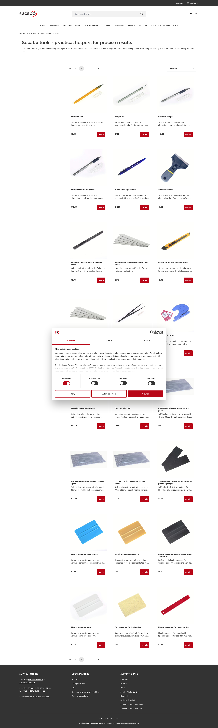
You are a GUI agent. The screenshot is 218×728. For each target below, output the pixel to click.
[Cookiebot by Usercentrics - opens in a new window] (152, 332)
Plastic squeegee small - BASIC (84, 554)
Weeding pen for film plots (83, 408)
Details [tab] (109, 341)
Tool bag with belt (123, 408)
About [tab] (147, 341)
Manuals (124, 683)
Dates (122, 688)
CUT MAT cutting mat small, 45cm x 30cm (173, 409)
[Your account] (191, 14)
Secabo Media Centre (129, 692)
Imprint (75, 679)
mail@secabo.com (27, 682)
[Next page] (93, 68)
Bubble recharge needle (125, 190)
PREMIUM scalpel (165, 117)
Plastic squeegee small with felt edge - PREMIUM (175, 555)
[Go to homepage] (28, 14)
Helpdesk (124, 696)
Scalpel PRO (120, 117)
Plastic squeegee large (81, 627)
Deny (73, 394)
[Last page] (98, 68)
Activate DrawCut (127, 700)
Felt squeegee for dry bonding (128, 627)
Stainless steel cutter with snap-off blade (86, 264)
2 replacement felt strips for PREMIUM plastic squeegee (175, 482)
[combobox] (104, 14)
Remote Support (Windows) (131, 704)
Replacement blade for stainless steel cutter (131, 264)
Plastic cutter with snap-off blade (173, 263)
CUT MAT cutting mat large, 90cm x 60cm (130, 482)
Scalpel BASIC (77, 117)
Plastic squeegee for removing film (173, 627)
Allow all (145, 394)
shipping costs (98, 723)
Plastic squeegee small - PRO (127, 554)
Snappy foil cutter (166, 335)
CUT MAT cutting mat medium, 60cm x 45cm (87, 482)
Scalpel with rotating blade (83, 190)
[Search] (141, 14)
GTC (73, 688)
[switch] (94, 383)
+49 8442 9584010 (35, 679)
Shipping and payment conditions (86, 692)
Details (101, 134)
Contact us (124, 679)
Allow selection (109, 394)
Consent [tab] (71, 341)
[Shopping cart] (196, 14)
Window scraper (165, 190)
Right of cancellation (80, 696)
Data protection (78, 683)
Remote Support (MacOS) (131, 708)
